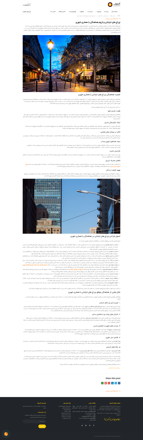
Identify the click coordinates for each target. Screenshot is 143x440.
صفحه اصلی (114, 11)
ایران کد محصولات (67, 418)
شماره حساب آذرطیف (66, 415)
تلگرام (82, 425)
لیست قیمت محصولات (66, 413)
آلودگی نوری (26, 265)
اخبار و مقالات (61, 11)
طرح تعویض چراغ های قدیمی (64, 406)
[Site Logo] (114, 4)
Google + (109, 383)
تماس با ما (52, 11)
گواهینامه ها (73, 11)
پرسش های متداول (66, 408)
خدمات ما (90, 11)
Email (106, 383)
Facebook (119, 383)
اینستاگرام (89, 425)
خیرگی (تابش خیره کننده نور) (39, 265)
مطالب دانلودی (67, 411)
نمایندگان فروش (67, 409)
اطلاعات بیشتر (92, 420)
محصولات (99, 11)
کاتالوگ (82, 11)
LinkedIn (112, 383)
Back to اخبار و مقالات (112, 19)
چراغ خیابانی (117, 368)
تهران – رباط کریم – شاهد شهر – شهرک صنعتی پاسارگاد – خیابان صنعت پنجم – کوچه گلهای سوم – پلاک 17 (83, 408)
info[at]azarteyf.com (87, 416)
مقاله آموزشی (111, 368)
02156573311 (89, 415)
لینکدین (86, 425)
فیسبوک (93, 425)
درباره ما (106, 11)
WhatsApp (102, 383)
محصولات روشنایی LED (76, 269)
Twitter (116, 383)
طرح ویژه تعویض (27, 11)
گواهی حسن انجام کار (66, 416)
